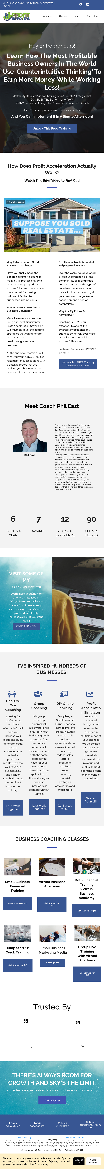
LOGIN (6, 6)
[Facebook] (80, 4)
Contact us (92, 16)
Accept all (79, 1161)
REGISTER (48, 3)
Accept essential (93, 1161)
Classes (63, 16)
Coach (77, 16)
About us (47, 16)
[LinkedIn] (87, 4)
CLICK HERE (62, 1126)
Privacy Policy (24, 1137)
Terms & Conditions (75, 1137)
